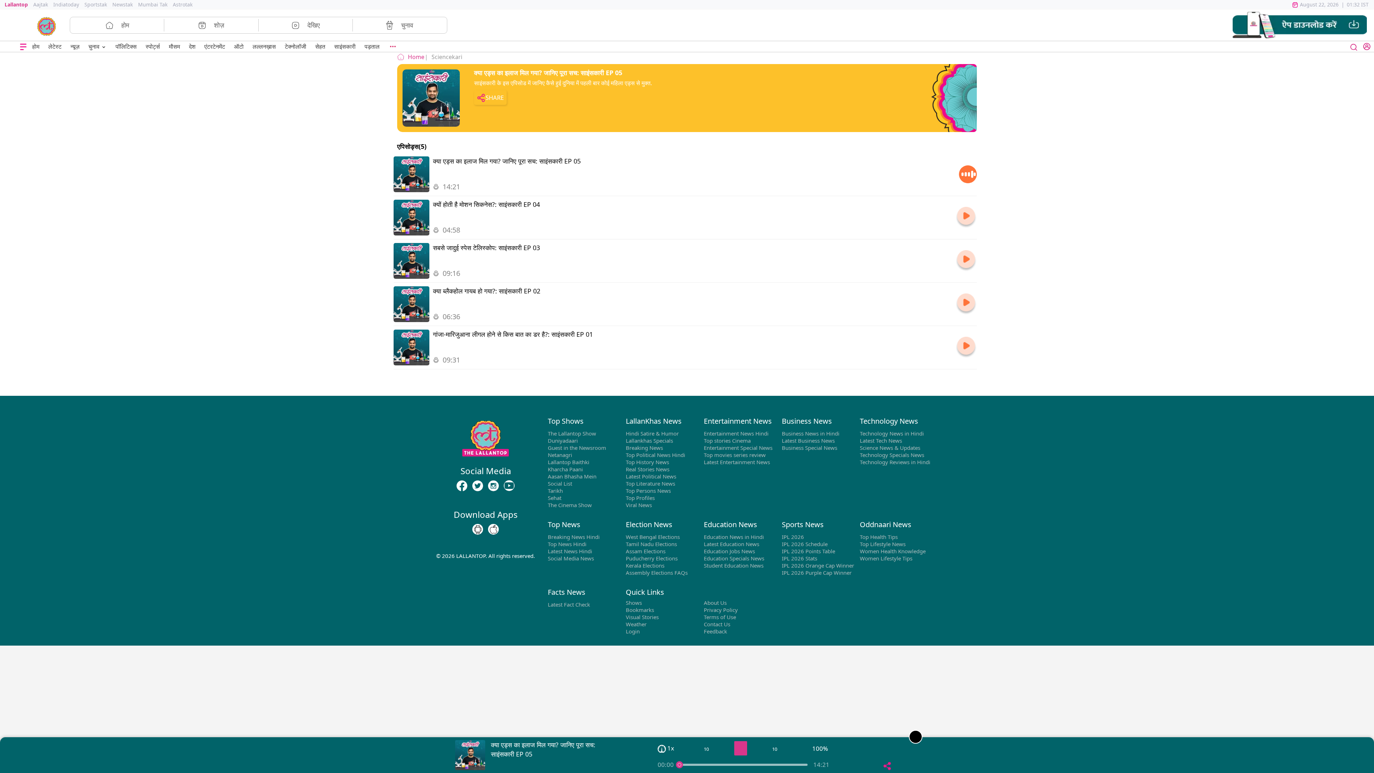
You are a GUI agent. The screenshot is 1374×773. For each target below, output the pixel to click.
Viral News (639, 505)
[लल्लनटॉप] (46, 26)
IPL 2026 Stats (799, 558)
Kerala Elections (645, 565)
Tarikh (555, 490)
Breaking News (644, 447)
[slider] (679, 764)
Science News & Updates (890, 447)
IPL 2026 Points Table (808, 551)
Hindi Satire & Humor (652, 433)
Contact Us (717, 624)
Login (633, 631)
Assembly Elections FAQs (657, 572)
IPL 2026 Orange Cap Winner (818, 565)
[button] (1300, 25)
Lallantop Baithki (568, 462)
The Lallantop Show (572, 433)
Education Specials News (734, 558)
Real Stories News (647, 469)
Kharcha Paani (565, 469)
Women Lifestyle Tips (886, 558)
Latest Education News (731, 544)
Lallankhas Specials (649, 440)
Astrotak (183, 4)
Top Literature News (650, 483)
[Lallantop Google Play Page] (477, 529)
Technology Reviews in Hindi (895, 462)
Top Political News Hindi (655, 454)
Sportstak (95, 4)
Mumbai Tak (152, 4)
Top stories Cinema (727, 440)
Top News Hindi (567, 544)
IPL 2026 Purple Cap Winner (817, 572)
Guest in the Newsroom (577, 447)
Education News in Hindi (734, 536)
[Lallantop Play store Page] (493, 529)
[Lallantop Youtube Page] (509, 485)
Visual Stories (642, 617)
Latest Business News (808, 440)
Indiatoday (66, 4)
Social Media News (571, 558)
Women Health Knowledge (893, 551)
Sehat (554, 497)
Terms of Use (720, 617)
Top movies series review (735, 454)
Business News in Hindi (810, 433)
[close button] (1354, 46)
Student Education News (734, 565)
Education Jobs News (729, 551)
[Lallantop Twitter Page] (477, 485)
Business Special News (809, 447)
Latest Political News (651, 476)
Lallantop (16, 4)
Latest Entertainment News (737, 462)
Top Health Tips (879, 536)
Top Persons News (648, 490)
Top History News (647, 462)
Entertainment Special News (738, 447)
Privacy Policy (721, 609)
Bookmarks (640, 609)
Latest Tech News (881, 440)
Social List (560, 483)
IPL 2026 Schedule (805, 544)
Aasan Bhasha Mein (572, 476)
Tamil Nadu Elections (651, 544)
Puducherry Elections (652, 558)
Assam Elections (646, 551)
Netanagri (560, 454)
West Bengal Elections (653, 536)
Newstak (122, 4)
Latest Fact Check (569, 604)
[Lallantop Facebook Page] (462, 485)
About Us (715, 602)
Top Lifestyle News (883, 544)
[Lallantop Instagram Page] (493, 485)
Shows (634, 602)
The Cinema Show (570, 505)
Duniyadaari (563, 440)
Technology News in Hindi (892, 433)
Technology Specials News (892, 454)
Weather (636, 624)
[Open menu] (23, 46)
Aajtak (40, 4)
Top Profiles (640, 497)
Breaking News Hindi (574, 536)
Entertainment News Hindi (736, 433)
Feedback (715, 631)
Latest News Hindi (570, 551)
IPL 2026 (793, 536)
